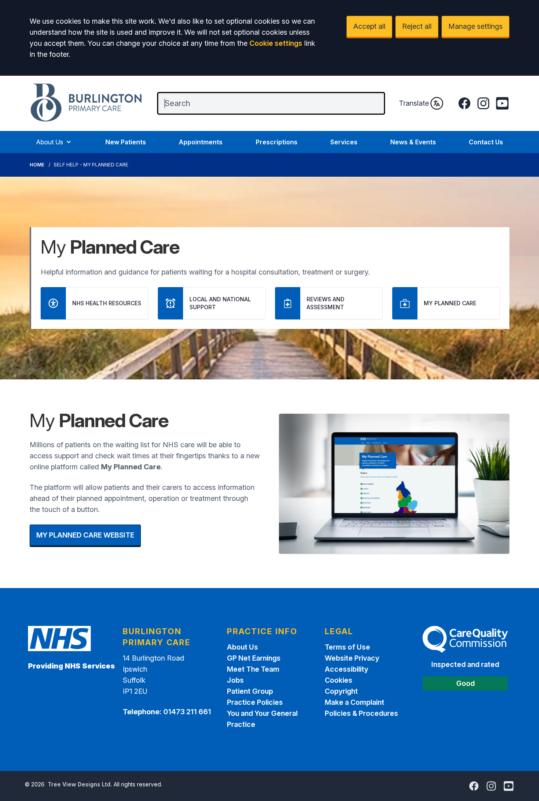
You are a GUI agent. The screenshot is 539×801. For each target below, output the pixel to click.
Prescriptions (277, 142)
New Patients (125, 142)
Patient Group (250, 691)
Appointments (201, 142)
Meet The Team (253, 669)
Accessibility (346, 669)
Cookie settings (275, 43)
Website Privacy (352, 658)
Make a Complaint (354, 702)
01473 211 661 (187, 712)
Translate (414, 103)
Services (343, 142)
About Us (49, 142)
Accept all (369, 26)
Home (37, 165)
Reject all (417, 26)
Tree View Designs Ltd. (80, 784)
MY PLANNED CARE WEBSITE (85, 535)
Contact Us (486, 142)
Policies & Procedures (361, 713)
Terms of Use (347, 647)
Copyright (341, 691)
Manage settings (475, 26)
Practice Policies (255, 702)
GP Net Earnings (254, 658)
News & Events (413, 142)
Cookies (338, 680)
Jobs (235, 680)
